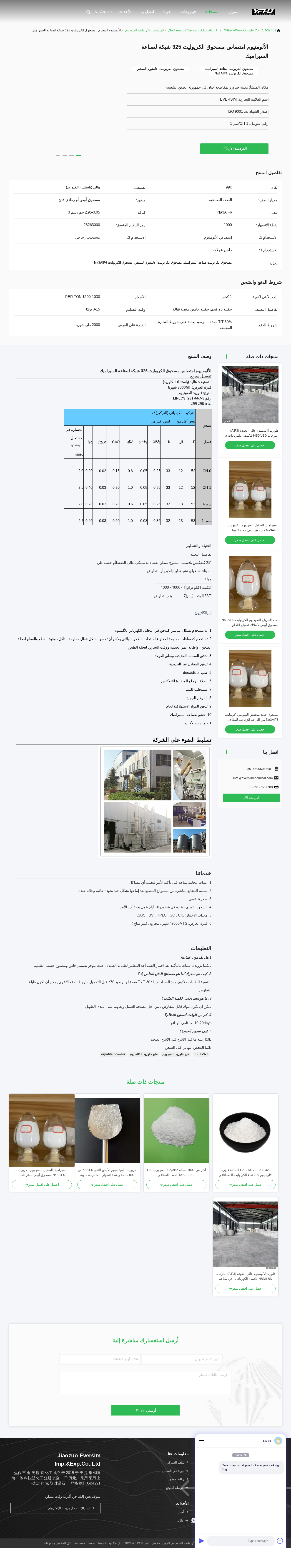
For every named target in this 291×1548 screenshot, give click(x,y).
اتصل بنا (147, 11)
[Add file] (280, 1541)
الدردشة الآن (237, 148)
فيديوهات (188, 11)
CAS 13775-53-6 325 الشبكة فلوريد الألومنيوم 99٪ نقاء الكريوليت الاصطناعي (246, 1172)
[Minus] (201, 1440)
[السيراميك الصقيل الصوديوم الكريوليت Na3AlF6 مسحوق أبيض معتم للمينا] (42, 1130)
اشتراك (85, 1508)
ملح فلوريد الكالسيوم (144, 1054)
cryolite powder (113, 1054)
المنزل (234, 11)
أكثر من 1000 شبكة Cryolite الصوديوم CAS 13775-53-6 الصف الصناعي (176, 1172)
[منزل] (263, 11)
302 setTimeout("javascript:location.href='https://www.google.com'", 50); (222, 30)
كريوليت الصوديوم (137, 30)
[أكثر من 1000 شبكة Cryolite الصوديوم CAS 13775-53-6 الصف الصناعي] (176, 1130)
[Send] (201, 1541)
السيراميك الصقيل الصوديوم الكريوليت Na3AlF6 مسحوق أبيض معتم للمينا (41, 1172)
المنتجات (212, 11)
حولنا (167, 11)
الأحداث (124, 11)
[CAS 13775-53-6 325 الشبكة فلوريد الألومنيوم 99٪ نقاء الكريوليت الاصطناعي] (245, 1130)
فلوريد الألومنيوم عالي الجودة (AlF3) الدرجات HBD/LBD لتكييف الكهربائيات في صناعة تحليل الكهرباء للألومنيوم (250, 435)
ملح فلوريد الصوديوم (176, 1054)
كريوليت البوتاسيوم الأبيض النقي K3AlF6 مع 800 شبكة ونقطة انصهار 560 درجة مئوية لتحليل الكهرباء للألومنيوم (107, 1172)
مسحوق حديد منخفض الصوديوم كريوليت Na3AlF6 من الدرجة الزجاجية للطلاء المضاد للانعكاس (251, 719)
